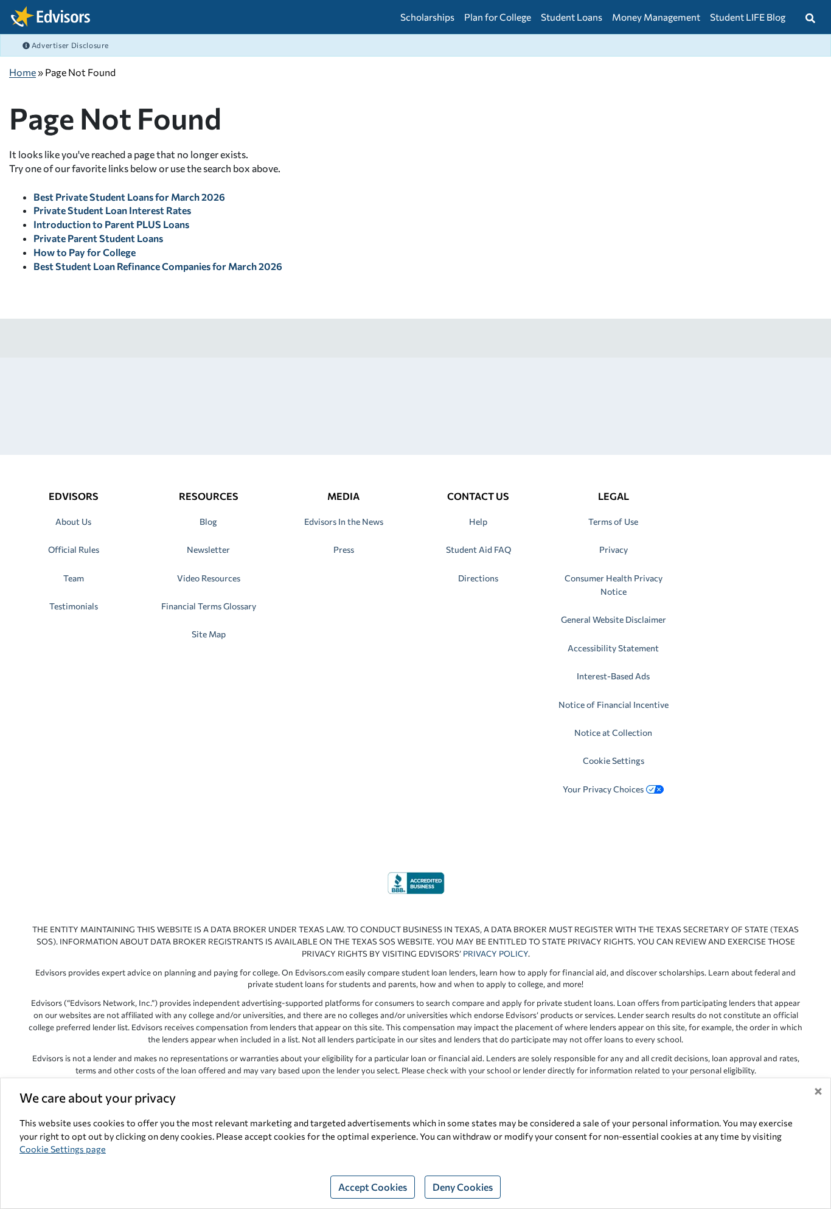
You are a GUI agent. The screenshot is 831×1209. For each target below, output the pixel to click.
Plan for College (497, 17)
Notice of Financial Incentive (613, 704)
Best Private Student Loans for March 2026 (129, 197)
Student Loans (571, 17)
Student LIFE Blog (747, 17)
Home (22, 72)
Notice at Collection (613, 732)
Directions (478, 578)
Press (343, 549)
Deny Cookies (463, 1187)
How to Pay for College (84, 252)
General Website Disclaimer (613, 619)
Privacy (613, 549)
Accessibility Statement (613, 648)
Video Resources (208, 578)
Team (73, 578)
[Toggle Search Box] (810, 17)
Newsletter (208, 549)
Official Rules (73, 549)
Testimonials (73, 606)
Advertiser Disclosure (69, 45)
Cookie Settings (613, 760)
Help (478, 521)
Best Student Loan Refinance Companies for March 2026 (157, 266)
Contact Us (478, 496)
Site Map (209, 634)
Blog (208, 521)
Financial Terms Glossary (208, 606)
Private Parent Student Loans (98, 238)
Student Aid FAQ (478, 549)
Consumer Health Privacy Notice (613, 585)
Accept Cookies (372, 1187)
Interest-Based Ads (613, 676)
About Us (73, 521)
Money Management (656, 17)
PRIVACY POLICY (495, 953)
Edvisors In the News (343, 521)
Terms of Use (613, 521)
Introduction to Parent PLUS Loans (111, 224)
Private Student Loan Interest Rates (112, 210)
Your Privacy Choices (603, 789)
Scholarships (427, 17)
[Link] (416, 881)
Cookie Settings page (62, 1148)
